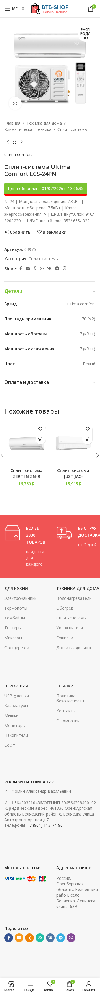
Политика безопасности (70, 698)
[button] (41, 439)
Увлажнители (69, 627)
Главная (12, 123)
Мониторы (14, 725)
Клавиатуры (16, 705)
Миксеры (13, 637)
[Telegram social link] (57, 269)
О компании (68, 721)
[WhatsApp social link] (41, 269)
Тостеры (12, 627)
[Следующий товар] (21, 142)
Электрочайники (20, 598)
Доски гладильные (74, 647)
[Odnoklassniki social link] (34, 269)
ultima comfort (18, 154)
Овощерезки (16, 647)
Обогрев (64, 608)
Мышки (11, 715)
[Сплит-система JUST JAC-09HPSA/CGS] (73, 443)
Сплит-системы (72, 129)
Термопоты (15, 608)
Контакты (66, 710)
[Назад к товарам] (14, 142)
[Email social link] (27, 269)
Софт (9, 745)
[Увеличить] (15, 103)
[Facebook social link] (20, 269)
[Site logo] (49, 8)
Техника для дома (44, 123)
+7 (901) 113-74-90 (45, 825)
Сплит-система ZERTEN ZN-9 (26, 473)
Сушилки (64, 637)
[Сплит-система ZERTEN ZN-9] (26, 443)
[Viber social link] (64, 269)
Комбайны (14, 618)
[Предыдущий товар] (7, 142)
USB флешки (16, 695)
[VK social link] (49, 269)
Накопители (16, 735)
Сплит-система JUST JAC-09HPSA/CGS (73, 476)
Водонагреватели (74, 598)
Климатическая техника (27, 129)
